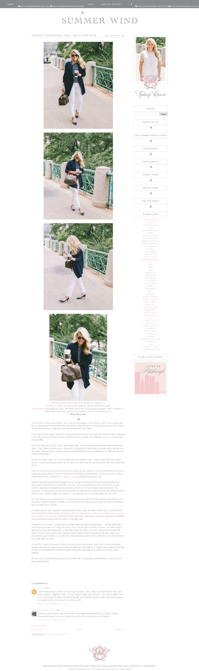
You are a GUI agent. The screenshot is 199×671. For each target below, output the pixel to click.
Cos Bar (150, 249)
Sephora (150, 323)
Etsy (151, 262)
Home (78, 629)
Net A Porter (150, 302)
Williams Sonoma (150, 349)
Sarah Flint (150, 320)
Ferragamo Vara (67, 477)
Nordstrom (150, 305)
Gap (150, 265)
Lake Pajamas (150, 278)
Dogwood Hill (150, 254)
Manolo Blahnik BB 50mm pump (67, 403)
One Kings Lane (150, 307)
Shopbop (150, 328)
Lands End (151, 281)
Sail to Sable (150, 315)
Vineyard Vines (150, 347)
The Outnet (150, 331)
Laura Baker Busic (46, 610)
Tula (151, 344)
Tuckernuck (150, 342)
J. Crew (150, 270)
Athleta (150, 233)
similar (59, 411)
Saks (150, 318)
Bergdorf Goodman (150, 241)
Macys (151, 291)
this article (60, 460)
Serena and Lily (150, 326)
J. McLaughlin (150, 273)
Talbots (150, 336)
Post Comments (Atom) (56, 634)
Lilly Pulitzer (150, 283)
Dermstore (150, 252)
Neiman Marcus (150, 299)
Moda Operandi (150, 297)
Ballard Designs (150, 236)
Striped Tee (39, 409)
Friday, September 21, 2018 (52, 604)
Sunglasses (73, 411)
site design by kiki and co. (106, 669)
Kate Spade (150, 275)
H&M (150, 267)
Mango (150, 294)
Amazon (151, 222)
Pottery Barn (150, 310)
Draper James (150, 257)
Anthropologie (150, 225)
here (92, 403)
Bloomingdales (150, 244)
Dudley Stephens (150, 259)
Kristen (41, 588)
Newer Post (37, 629)
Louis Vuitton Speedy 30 (98, 411)
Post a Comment (39, 626)
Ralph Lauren (150, 312)
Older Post (120, 629)
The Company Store (150, 339)
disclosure (126, 669)
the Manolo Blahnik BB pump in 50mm (79, 513)
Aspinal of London (150, 230)
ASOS (150, 228)
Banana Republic (150, 238)
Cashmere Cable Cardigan (60, 406)
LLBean (150, 286)
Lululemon (150, 289)
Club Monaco (150, 246)
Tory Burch (150, 334)
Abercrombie (150, 220)
